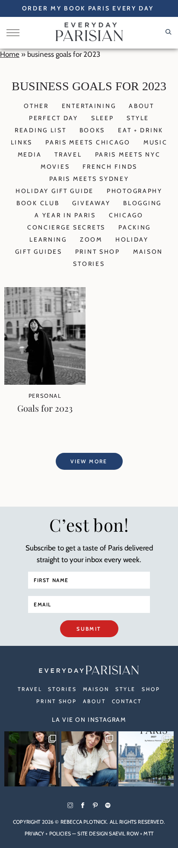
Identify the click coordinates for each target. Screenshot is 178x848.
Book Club (37, 203)
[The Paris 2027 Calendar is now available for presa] (146, 759)
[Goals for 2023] (45, 382)
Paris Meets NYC (128, 154)
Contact (127, 701)
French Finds (110, 166)
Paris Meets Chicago (87, 142)
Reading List (41, 130)
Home (9, 54)
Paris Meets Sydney (89, 179)
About (141, 106)
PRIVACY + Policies (48, 833)
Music (155, 142)
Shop (151, 689)
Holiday (132, 239)
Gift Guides (38, 251)
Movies (55, 166)
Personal (45, 395)
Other (36, 106)
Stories (89, 264)
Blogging (142, 203)
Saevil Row (124, 833)
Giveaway (91, 203)
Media (30, 154)
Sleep (102, 118)
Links (22, 142)
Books (92, 130)
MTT (148, 833)
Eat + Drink (140, 130)
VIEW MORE (89, 461)
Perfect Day (53, 118)
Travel (68, 154)
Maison (148, 251)
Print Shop (97, 251)
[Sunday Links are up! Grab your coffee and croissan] (89, 759)
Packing (134, 227)
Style (138, 118)
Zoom (91, 239)
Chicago (126, 215)
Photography (134, 191)
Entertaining (89, 106)
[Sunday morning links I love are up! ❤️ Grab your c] (32, 759)
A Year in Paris (65, 215)
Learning (48, 239)
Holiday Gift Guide (55, 191)
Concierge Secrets (66, 227)
